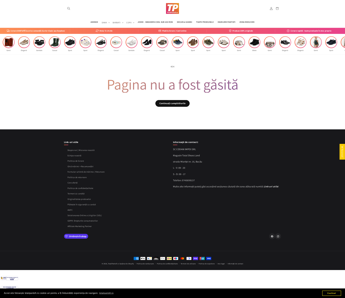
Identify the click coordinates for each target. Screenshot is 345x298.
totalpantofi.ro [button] (106, 293)
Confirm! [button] (331, 293)
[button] (68, 8)
